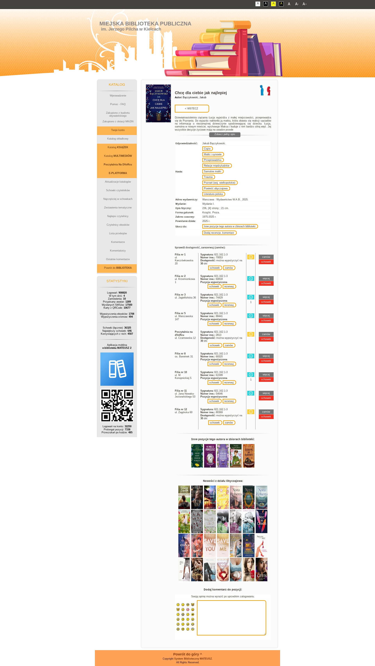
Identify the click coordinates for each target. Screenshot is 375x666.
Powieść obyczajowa (216, 188)
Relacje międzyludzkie (216, 165)
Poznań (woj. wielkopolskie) (219, 182)
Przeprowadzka (212, 160)
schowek (215, 267)
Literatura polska (213, 194)
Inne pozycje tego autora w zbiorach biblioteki (229, 226)
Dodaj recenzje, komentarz (219, 232)
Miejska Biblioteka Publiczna (145, 24)
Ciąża (207, 148)
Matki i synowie (212, 154)
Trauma (208, 177)
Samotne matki (212, 171)
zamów (229, 267)
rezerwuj (229, 286)
